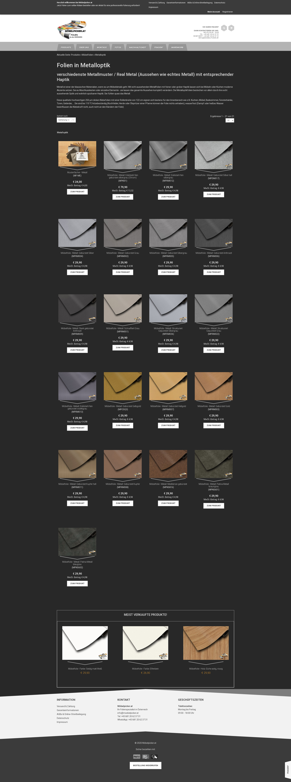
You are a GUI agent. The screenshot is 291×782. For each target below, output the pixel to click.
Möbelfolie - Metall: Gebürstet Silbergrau (168, 253)
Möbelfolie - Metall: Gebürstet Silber (77, 253)
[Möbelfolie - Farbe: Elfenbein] (145, 643)
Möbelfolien (87, 55)
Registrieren (227, 12)
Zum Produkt (77, 191)
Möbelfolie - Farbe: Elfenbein (145, 669)
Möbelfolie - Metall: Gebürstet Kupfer (123, 484)
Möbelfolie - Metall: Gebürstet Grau (123, 253)
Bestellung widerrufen (145, 765)
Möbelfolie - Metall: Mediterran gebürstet (168, 484)
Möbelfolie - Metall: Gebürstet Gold (214, 406)
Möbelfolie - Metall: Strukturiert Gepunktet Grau (213, 329)
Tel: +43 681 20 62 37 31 (209, 34)
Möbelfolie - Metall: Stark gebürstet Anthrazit (77, 329)
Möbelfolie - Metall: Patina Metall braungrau (214, 485)
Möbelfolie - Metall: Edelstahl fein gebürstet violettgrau (77, 407)
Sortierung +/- (64, 120)
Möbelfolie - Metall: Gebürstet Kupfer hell (77, 484)
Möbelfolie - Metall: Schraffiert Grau (122, 328)
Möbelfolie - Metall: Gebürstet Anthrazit (214, 253)
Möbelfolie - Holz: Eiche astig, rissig (206, 669)
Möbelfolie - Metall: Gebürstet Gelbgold (123, 406)
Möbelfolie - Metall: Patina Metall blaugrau (77, 563)
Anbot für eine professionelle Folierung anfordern (119, 5)
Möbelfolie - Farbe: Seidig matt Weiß (85, 669)
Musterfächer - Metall (77, 172)
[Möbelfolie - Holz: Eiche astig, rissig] (206, 643)
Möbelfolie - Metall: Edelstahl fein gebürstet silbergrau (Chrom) (122, 176)
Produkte (75, 55)
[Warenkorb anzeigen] (231, 28)
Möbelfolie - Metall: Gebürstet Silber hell (213, 175)
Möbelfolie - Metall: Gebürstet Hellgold (168, 406)
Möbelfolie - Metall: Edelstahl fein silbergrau (168, 176)
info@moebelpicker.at (209, 38)
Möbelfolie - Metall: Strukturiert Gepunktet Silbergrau (168, 329)
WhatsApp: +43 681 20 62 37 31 (206, 36)
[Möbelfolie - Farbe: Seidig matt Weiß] (85, 643)
